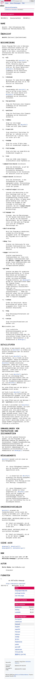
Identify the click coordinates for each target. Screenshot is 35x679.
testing (17, 609)
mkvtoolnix (14, 9)
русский (17, 647)
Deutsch (17, 624)
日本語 (17, 637)
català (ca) (18, 621)
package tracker (20, 593)
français (17, 632)
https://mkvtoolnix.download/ (15, 583)
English (17, 626)
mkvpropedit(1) (7, 548)
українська (18, 649)
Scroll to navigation (8, 14)
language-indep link (21, 590)
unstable (17, 612)
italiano (17, 634)
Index (6, 3)
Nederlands (18, 642)
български (18, 619)
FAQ (23, 3)
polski (17, 644)
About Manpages (15, 3)
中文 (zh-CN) (19, 652)
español (17, 629)
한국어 (17, 639)
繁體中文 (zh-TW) (20, 654)
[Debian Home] (2, 3)
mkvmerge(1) (26, 280)
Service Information (11, 7)
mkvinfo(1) (22, 60)
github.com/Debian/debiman (22, 674)
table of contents (21, 600)
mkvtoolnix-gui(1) (19, 548)
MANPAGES (7, 0)
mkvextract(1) (15, 546)
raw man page (19, 595)
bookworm (8, 9)
